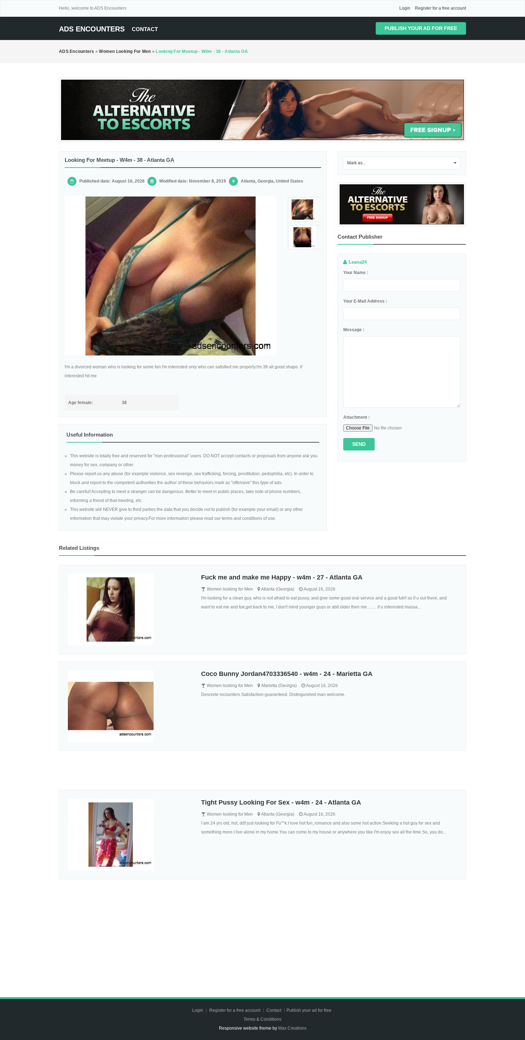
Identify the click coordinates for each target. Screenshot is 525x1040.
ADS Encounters (92, 29)
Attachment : (356, 417)
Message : (353, 329)
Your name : (355, 272)
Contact (145, 29)
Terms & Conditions (262, 1019)
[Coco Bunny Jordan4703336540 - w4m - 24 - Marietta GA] (129, 706)
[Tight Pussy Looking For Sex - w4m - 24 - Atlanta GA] (129, 834)
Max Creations (292, 1028)
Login (404, 8)
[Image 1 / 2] (170, 275)
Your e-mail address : (365, 301)
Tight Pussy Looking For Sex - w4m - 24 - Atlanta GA (281, 802)
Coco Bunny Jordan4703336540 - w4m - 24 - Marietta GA (286, 673)
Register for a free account (440, 8)
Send (359, 444)
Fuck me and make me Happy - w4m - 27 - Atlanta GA (281, 577)
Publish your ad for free (421, 28)
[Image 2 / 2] (305, 237)
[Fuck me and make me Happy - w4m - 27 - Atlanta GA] (129, 609)
